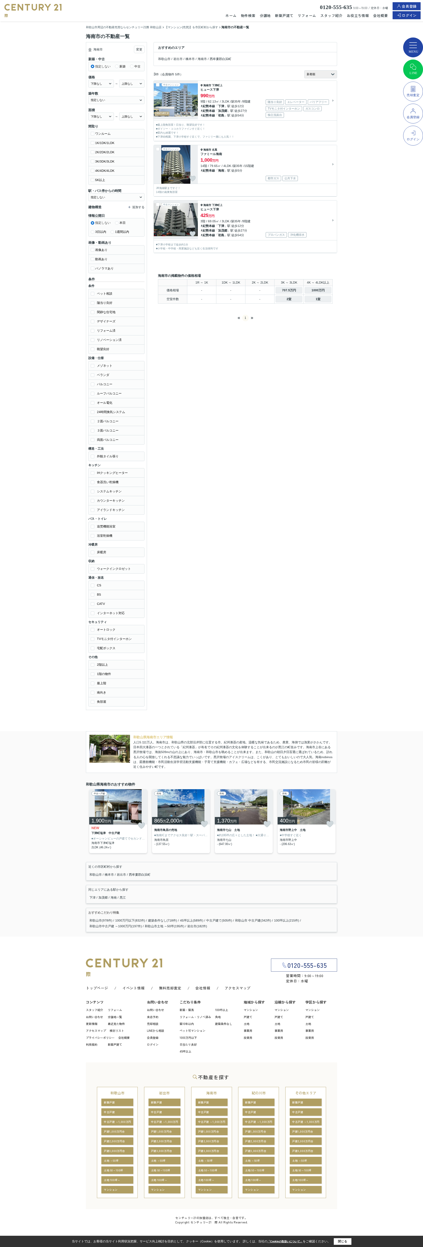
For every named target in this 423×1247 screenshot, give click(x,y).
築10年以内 (187, 1024)
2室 (289, 299)
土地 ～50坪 (111, 1160)
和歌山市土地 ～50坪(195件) (164, 926)
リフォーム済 (106, 330)
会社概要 (380, 15)
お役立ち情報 (358, 15)
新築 (122, 66)
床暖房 (101, 552)
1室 (318, 299)
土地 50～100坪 (113, 1170)
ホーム (230, 15)
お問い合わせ (94, 1017)
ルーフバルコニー (109, 393)
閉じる (342, 1241)
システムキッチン (109, 491)
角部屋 (101, 701)
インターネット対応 (111, 613)
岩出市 (178, 59)
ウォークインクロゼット (114, 568)
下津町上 (217, 85)
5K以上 (100, 180)
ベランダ (103, 375)
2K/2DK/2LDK (104, 152)
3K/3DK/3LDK (104, 161)
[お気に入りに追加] (192, 114)
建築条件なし (223, 1024)
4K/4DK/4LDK (104, 170)
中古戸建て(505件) (219, 920)
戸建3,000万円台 (114, 1151)
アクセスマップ (238, 988)
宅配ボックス (106, 648)
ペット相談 (104, 293)
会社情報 (202, 988)
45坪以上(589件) (191, 920)
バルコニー (104, 384)
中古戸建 (109, 1112)
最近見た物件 (116, 1024)
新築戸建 (109, 1102)
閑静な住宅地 (106, 312)
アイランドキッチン (111, 510)
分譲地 (265, 15)
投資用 (248, 1038)
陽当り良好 (104, 303)
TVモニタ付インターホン (114, 639)
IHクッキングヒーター (112, 473)
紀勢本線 (209, 106)
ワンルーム (103, 133)
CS (99, 585)
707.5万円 (289, 290)
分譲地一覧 (115, 1017)
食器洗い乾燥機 (108, 482)
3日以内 (100, 232)
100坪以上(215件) (286, 920)
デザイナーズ (106, 321)
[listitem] (117, 821)
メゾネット (104, 365)
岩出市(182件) (197, 926)
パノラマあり (104, 268)
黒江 (123, 897)
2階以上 (102, 664)
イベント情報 (133, 988)
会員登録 (409, 6)
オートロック (106, 629)
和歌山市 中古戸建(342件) (253, 920)
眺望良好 (103, 349)
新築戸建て (284, 15)
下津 (221, 106)
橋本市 (190, 59)
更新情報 (91, 1024)
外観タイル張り (108, 456)
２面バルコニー (108, 421)
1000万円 (318, 290)
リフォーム (307, 15)
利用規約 (91, 1044)
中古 (137, 66)
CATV (101, 604)
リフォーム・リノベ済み (195, 1017)
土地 (246, 1024)
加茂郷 (222, 110)
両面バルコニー (108, 439)
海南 (221, 170)
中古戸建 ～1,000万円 (117, 1122)
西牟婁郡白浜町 (220, 59)
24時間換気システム (111, 412)
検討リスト (117, 1030)
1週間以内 (122, 232)
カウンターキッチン (111, 500)
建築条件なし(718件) (162, 920)
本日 (122, 222)
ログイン (409, 15)
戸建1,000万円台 (114, 1131)
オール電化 (104, 402)
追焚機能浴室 (106, 526)
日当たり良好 (188, 1044)
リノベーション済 (109, 340)
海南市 (202, 59)
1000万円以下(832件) (130, 920)
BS (99, 594)
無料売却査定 (170, 988)
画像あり (101, 250)
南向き (101, 692)
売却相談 (152, 1024)
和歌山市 (164, 59)
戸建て (248, 1017)
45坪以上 (185, 1051)
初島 (221, 115)
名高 (214, 149)
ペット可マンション (192, 1030)
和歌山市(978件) (100, 920)
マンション (251, 1010)
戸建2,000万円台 (114, 1141)
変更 (139, 49)
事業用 (248, 1030)
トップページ (97, 988)
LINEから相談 (155, 1030)
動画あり (101, 259)
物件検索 (248, 15)
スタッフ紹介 (331, 15)
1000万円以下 (188, 1038)
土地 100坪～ (112, 1180)
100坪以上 (221, 1010)
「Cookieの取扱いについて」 (285, 1241)
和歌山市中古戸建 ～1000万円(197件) (115, 926)
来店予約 (152, 1017)
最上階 (101, 683)
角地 (218, 1017)
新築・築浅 (187, 1010)
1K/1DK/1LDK (104, 143)
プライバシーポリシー (100, 1038)
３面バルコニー (108, 430)
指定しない (103, 66)
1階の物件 (104, 674)
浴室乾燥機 (104, 535)
